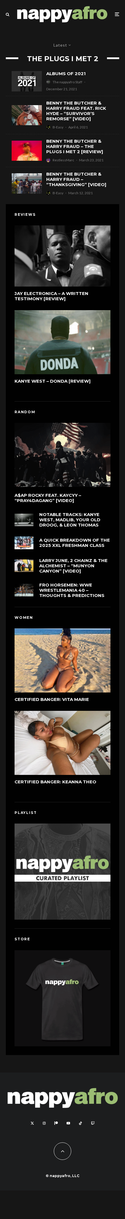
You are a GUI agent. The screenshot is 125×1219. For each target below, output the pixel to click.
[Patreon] (56, 1123)
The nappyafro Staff (67, 82)
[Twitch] (93, 1123)
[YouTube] (68, 1123)
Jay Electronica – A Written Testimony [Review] (51, 296)
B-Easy (58, 127)
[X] (32, 1123)
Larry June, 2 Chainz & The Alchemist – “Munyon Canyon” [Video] (73, 566)
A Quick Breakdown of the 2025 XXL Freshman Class (74, 543)
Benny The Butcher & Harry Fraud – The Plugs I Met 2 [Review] (74, 146)
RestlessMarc (63, 160)
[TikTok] (80, 1123)
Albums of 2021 (66, 73)
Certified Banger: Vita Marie (52, 699)
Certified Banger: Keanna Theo (55, 782)
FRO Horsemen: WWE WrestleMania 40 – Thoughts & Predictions (71, 590)
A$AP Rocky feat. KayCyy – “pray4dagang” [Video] (48, 498)
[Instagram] (44, 1123)
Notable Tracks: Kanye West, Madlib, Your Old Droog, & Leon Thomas (69, 520)
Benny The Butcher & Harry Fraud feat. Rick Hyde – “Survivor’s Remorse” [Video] (76, 110)
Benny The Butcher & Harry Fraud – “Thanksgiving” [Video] (76, 179)
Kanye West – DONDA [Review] (53, 381)
